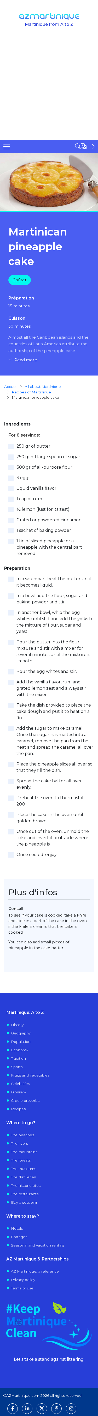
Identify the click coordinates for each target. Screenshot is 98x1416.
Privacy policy (23, 1280)
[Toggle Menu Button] (6, 146)
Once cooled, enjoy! (36, 854)
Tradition (18, 1058)
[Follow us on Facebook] (12, 1408)
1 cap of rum (29, 498)
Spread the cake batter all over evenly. (49, 784)
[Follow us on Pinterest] (56, 1408)
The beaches (22, 1135)
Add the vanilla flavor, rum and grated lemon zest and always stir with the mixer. (51, 688)
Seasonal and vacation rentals (37, 1245)
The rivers (19, 1143)
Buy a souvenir (24, 1202)
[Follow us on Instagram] (71, 1408)
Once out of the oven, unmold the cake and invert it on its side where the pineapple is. (52, 838)
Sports (16, 1067)
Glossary (18, 1092)
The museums (23, 1169)
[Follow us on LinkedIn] (27, 1408)
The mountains (24, 1152)
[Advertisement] (49, 88)
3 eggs (23, 477)
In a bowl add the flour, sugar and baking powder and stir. (51, 598)
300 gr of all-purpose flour (44, 467)
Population (21, 1041)
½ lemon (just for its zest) (43, 509)
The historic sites (26, 1185)
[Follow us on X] (42, 1408)
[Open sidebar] (85, 146)
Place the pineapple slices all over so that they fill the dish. (54, 767)
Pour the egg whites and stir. (46, 671)
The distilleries (23, 1177)
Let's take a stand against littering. (49, 1359)
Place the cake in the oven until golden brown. (49, 817)
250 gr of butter (33, 446)
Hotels (17, 1228)
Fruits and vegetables (30, 1075)
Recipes (18, 1109)
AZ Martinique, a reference (35, 1271)
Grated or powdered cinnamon (49, 519)
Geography (21, 1033)
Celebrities (20, 1084)
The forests (21, 1160)
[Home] (49, 16)
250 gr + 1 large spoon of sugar (48, 456)
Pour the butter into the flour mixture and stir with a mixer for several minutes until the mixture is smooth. (53, 651)
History (17, 1025)
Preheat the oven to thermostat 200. (50, 801)
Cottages (19, 1237)
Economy (19, 1050)
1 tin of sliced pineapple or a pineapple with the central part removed (49, 547)
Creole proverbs (25, 1100)
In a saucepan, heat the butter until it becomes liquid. (53, 582)
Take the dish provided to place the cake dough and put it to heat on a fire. (53, 711)
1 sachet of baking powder (43, 530)
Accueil (10, 386)
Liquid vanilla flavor (36, 488)
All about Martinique (43, 386)
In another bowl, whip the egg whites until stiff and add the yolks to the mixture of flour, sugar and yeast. (55, 622)
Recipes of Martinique (31, 392)
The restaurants (24, 1194)
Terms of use (22, 1288)
